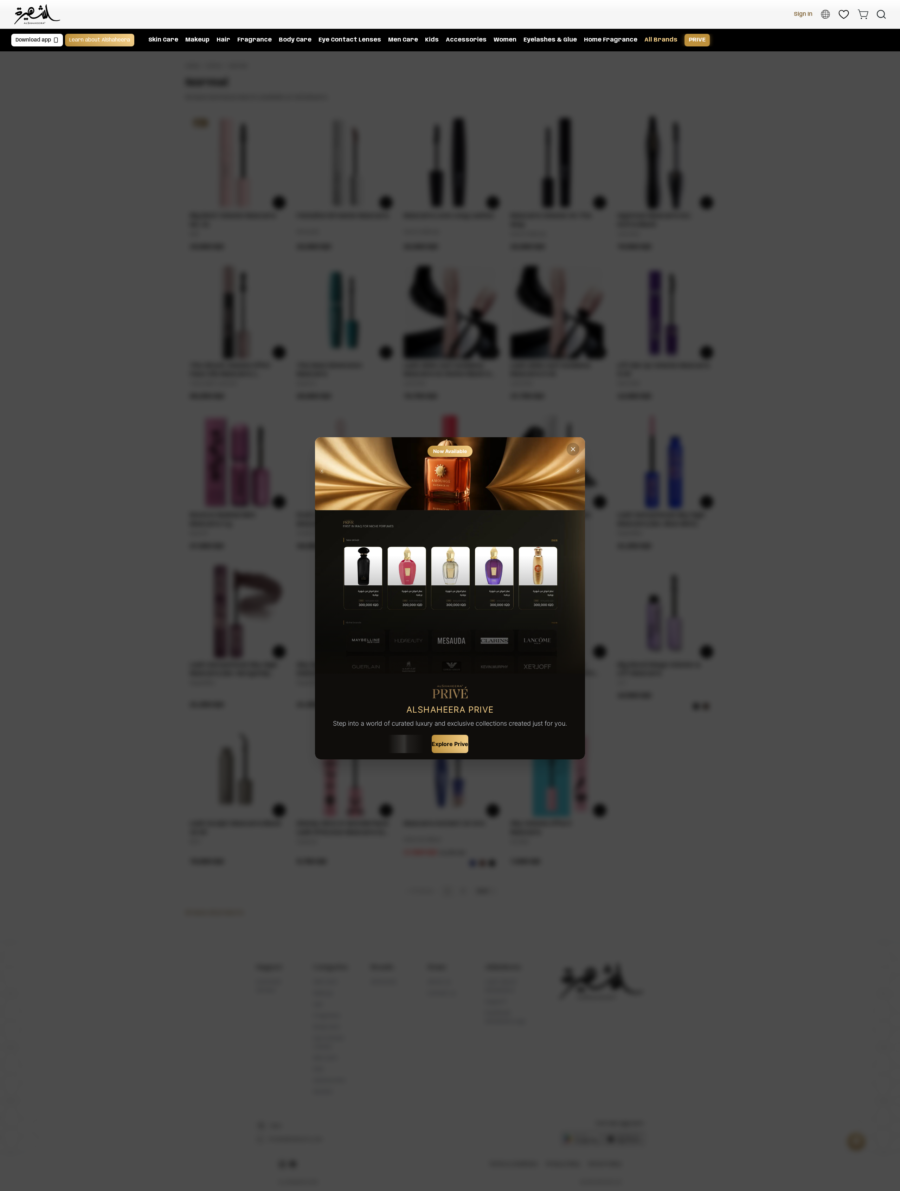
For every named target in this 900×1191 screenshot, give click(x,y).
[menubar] (513, 40)
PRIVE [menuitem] (697, 40)
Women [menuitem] (505, 40)
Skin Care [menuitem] (163, 40)
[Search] (881, 14)
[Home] (37, 14)
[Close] (573, 449)
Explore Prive (450, 743)
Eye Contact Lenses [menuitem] (350, 40)
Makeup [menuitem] (197, 40)
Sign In (803, 14)
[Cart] (862, 14)
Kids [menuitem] (432, 40)
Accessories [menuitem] (466, 40)
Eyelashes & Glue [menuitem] (550, 40)
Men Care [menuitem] (403, 40)
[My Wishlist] (843, 14)
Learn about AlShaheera (99, 40)
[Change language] (825, 14)
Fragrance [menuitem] (254, 40)
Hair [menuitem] (223, 40)
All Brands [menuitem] (660, 40)
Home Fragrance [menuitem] (610, 40)
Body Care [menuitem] (295, 40)
